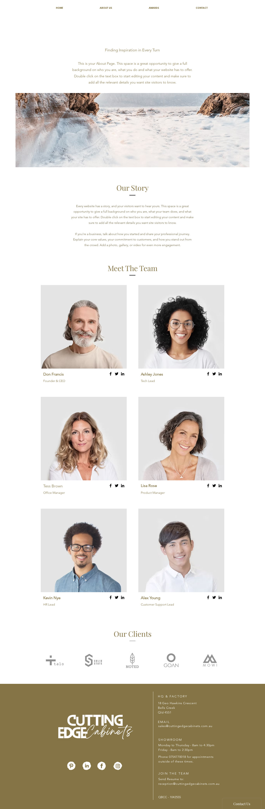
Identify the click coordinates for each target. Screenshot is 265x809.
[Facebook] (110, 373)
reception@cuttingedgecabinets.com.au (189, 784)
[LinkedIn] (122, 373)
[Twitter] (116, 373)
